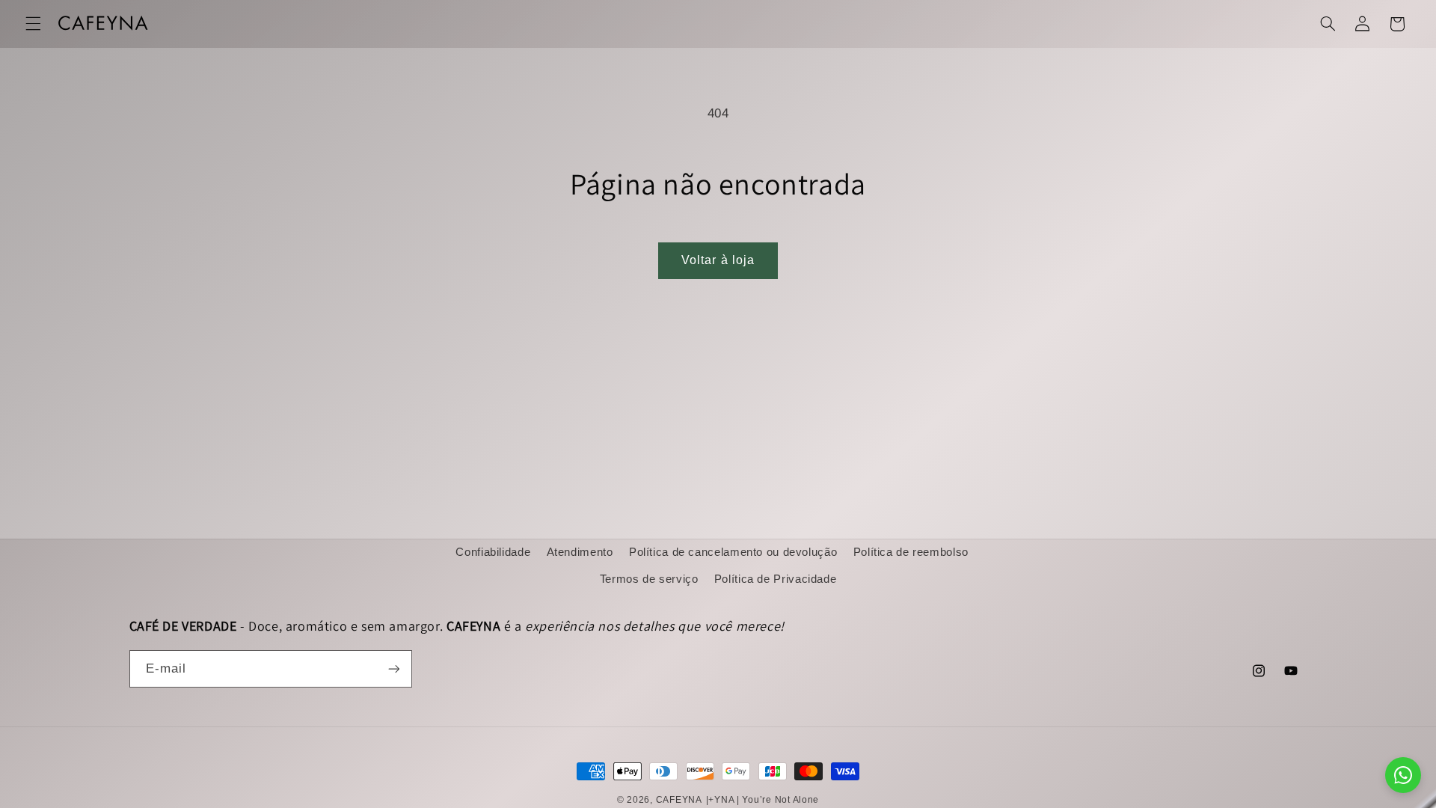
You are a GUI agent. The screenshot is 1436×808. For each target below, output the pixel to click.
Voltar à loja (718, 260)
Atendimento (580, 552)
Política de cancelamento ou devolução (733, 552)
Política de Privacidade (775, 579)
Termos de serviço (649, 579)
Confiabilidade (492, 552)
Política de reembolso (911, 552)
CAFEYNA (679, 799)
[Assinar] (393, 668)
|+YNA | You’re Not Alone (763, 799)
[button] (33, 24)
